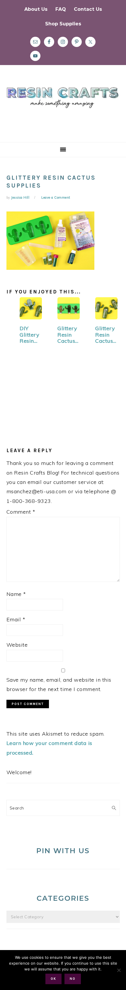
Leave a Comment (55, 197)
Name (16, 594)
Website (17, 644)
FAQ (60, 9)
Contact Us (88, 9)
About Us (35, 9)
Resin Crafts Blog (63, 108)
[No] (119, 970)
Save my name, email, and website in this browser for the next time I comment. (58, 684)
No (73, 979)
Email (15, 619)
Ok (53, 979)
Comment (20, 511)
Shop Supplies (63, 24)
